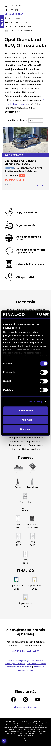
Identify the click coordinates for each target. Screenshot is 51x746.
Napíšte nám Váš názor (25, 651)
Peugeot (25, 458)
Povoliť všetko (25, 410)
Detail (41, 185)
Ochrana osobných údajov (19, 660)
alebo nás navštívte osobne (25, 707)
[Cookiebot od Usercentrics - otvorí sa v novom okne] (37, 314)
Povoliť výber (25, 420)
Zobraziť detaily (34, 401)
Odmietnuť (25, 429)
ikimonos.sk (25, 740)
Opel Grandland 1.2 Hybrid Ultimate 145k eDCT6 (20, 162)
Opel (25, 510)
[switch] (44, 372)
